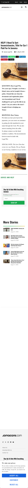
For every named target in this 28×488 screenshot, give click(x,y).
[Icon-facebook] (3, 442)
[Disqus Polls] (14, 328)
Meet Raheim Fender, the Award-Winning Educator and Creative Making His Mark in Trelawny (18, 237)
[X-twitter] (5, 442)
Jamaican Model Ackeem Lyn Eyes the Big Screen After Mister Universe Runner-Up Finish (17, 253)
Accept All (14, 475)
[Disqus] (14, 370)
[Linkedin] (10, 442)
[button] (22, 7)
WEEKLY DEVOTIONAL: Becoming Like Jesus (17, 229)
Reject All (14, 484)
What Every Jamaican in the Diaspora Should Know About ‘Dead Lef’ (17, 245)
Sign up (14, 202)
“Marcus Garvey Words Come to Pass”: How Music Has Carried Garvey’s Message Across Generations (17, 261)
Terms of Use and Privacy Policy (11, 195)
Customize (14, 480)
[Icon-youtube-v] (13, 442)
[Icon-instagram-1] (8, 442)
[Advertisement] (14, 25)
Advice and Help (7, 177)
